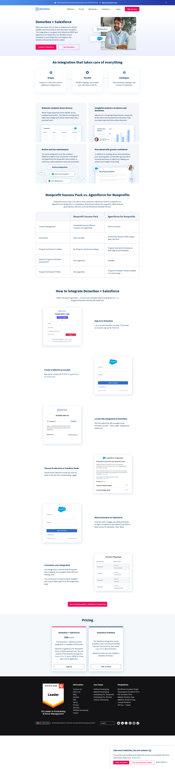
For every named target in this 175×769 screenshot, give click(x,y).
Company (105, 9)
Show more (136, 758)
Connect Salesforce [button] (46, 47)
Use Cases (98, 685)
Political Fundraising (101, 689)
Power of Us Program (63, 656)
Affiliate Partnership (80, 710)
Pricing (81, 9)
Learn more (99, 649)
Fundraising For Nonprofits (104, 694)
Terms (75, 702)
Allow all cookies (121, 762)
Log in (96, 325)
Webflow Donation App (126, 700)
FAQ (74, 700)
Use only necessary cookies (142, 762)
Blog (74, 694)
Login (118, 9)
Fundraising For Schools (103, 697)
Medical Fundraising (101, 692)
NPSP (65, 374)
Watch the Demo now (109, 3)
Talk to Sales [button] (106, 666)
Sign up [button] (69, 666)
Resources (92, 9)
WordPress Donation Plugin (128, 689)
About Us (76, 692)
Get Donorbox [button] (68, 47)
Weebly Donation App (126, 697)
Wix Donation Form (125, 694)
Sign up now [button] (132, 9)
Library (75, 713)
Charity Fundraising (101, 700)
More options (161, 762)
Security (76, 708)
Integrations (123, 685)
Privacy (76, 705)
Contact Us (77, 689)
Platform (70, 9)
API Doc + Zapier (124, 705)
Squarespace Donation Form (128, 692)
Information (78, 685)
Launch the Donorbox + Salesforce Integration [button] (87, 604)
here (114, 298)
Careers (76, 697)
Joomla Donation (124, 702)
